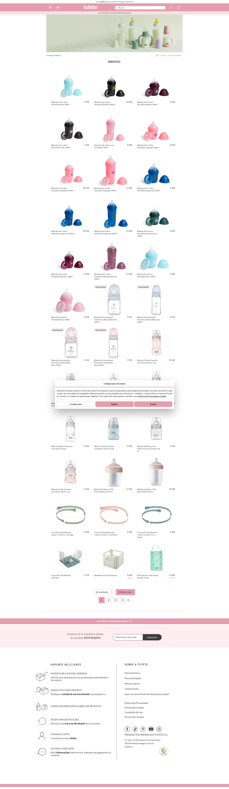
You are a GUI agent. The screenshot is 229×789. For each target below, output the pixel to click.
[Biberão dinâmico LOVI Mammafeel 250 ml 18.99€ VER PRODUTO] (156, 471)
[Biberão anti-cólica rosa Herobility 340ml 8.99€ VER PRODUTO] (113, 127)
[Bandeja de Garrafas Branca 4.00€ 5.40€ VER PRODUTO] (113, 557)
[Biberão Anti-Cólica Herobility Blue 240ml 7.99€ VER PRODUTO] (70, 84)
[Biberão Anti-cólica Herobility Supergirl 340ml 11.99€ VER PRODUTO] (113, 170)
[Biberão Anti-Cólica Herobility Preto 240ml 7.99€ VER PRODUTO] (70, 127)
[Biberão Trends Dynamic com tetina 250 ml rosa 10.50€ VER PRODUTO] (156, 342)
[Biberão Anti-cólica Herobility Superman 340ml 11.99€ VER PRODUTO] (113, 213)
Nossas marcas (132, 684)
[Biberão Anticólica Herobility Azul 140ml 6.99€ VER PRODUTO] (156, 256)
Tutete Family (132, 689)
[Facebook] (127, 729)
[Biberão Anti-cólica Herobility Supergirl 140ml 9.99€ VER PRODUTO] (156, 127)
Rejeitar (114, 404)
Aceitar (153, 404)
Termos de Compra (134, 717)
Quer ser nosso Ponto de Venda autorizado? (147, 694)
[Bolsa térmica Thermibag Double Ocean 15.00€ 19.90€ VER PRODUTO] (156, 557)
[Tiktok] (135, 729)
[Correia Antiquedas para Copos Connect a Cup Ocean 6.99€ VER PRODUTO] (156, 514)
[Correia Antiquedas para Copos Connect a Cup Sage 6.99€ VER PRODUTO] (70, 514)
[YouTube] (151, 729)
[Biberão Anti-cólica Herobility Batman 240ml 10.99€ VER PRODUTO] (113, 84)
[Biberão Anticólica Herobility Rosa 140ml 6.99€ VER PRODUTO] (70, 299)
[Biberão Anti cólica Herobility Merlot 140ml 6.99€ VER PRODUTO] (156, 84)
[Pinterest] (143, 729)
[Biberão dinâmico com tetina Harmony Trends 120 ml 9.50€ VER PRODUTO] (156, 428)
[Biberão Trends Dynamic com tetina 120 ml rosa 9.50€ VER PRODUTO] (70, 471)
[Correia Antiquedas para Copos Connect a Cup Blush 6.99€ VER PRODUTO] (113, 514)
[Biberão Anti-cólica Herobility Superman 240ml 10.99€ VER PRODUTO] (70, 213)
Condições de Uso (134, 712)
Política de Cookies (134, 708)
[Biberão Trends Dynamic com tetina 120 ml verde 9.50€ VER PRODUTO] (113, 428)
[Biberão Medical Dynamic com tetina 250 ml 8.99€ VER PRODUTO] (70, 428)
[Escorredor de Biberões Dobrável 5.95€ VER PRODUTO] (70, 557)
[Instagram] (159, 729)
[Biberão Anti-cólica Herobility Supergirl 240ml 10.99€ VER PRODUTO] (70, 170)
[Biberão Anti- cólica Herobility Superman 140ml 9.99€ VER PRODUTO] (156, 170)
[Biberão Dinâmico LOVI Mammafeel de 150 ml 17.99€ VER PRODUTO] (113, 471)
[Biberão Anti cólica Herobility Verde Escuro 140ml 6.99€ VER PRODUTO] (156, 213)
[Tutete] (96, 8)
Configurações (76, 404)
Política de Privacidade (136, 703)
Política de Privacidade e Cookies (152, 396)
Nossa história (132, 673)
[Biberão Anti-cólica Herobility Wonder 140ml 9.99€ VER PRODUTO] (70, 256)
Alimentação (50, 55)
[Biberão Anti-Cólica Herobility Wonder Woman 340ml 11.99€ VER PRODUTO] (113, 256)
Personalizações (133, 678)
